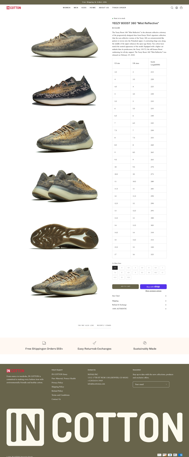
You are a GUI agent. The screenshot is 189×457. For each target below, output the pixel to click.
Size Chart (116, 296)
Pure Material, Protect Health (64, 378)
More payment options (153, 291)
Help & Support (57, 370)
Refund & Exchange (119, 304)
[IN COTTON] (14, 7)
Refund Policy (57, 391)
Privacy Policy (57, 383)
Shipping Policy (58, 387)
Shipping (115, 301)
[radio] (115, 268)
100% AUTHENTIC (119, 308)
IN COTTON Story (59, 374)
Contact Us (56, 399)
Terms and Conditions (61, 395)
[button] (66, 7)
